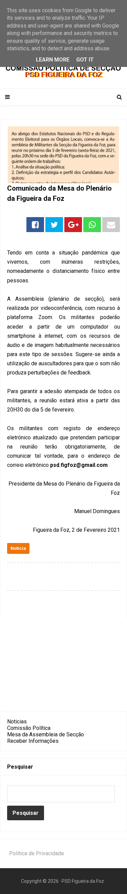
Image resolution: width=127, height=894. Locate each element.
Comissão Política (28, 728)
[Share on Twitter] (54, 224)
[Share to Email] (111, 224)
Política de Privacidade (36, 853)
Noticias (17, 721)
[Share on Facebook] (35, 224)
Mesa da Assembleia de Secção (45, 734)
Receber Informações (33, 741)
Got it (85, 59)
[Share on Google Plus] (73, 224)
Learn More (52, 59)
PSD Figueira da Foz (83, 881)
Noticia (18, 548)
